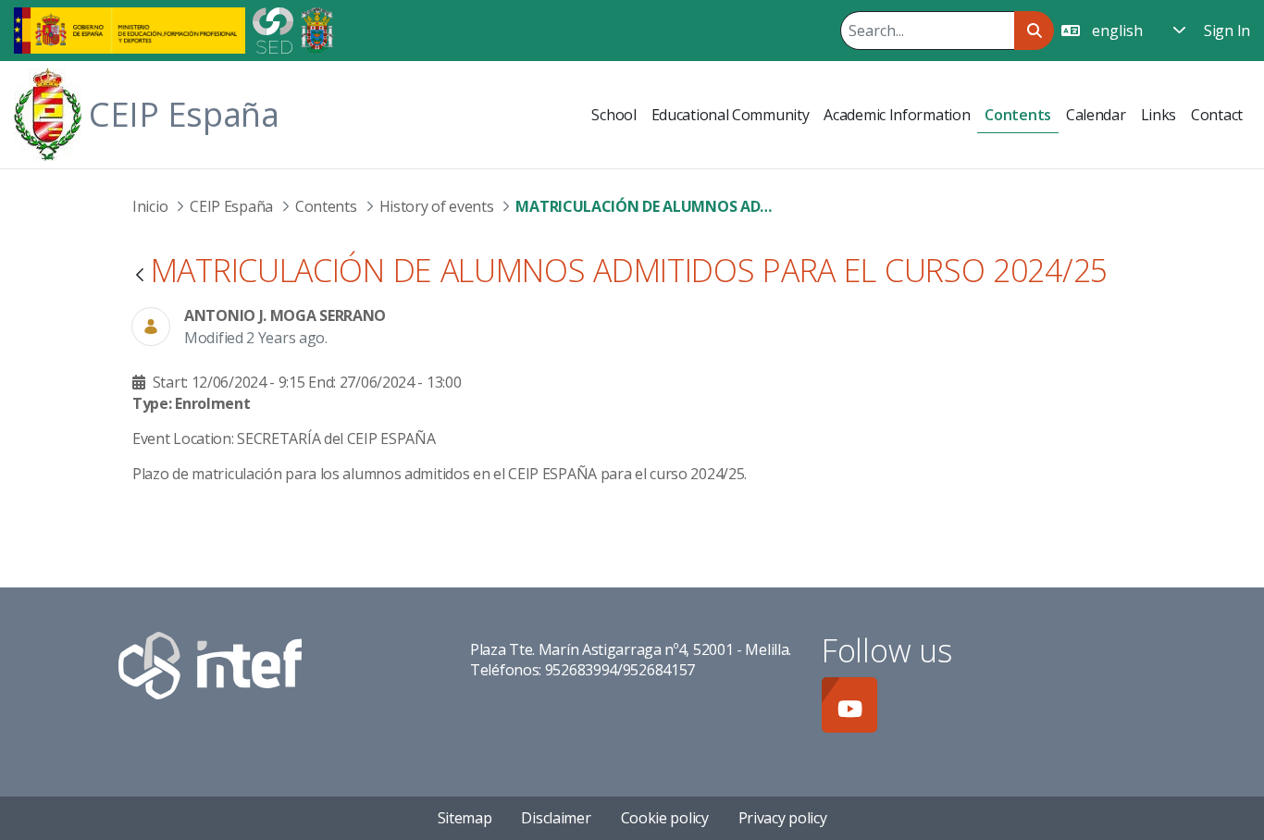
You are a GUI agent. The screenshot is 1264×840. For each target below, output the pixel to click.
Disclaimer (555, 818)
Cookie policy (665, 818)
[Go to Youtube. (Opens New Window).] (849, 705)
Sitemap (465, 818)
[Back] (139, 276)
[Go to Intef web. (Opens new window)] (210, 663)
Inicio (149, 206)
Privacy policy (782, 818)
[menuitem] (613, 114)
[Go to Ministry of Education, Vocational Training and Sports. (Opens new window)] (129, 29)
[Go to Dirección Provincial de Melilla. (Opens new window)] (317, 29)
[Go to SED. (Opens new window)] (273, 29)
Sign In (1227, 30)
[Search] (1034, 30)
